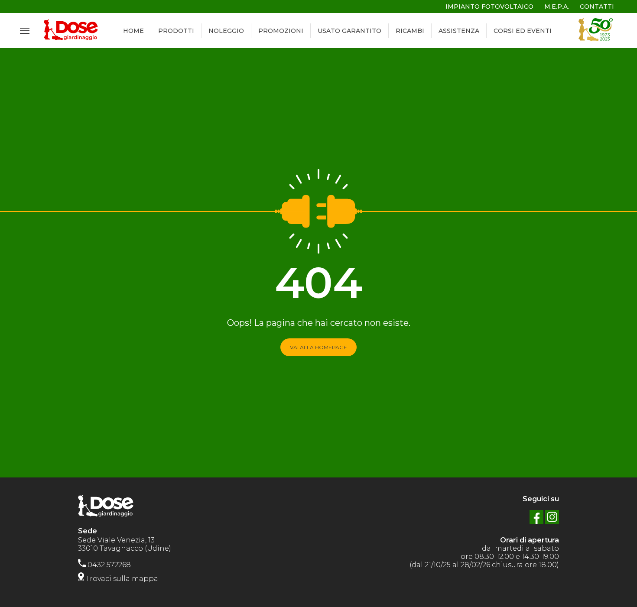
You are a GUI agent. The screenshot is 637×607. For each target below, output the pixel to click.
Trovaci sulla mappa (121, 579)
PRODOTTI (176, 31)
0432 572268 (108, 565)
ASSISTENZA (459, 31)
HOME (133, 31)
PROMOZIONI (280, 31)
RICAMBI (410, 31)
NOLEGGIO (226, 31)
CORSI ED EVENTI (523, 31)
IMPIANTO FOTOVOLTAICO (489, 6)
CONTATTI (597, 6)
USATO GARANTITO (349, 31)
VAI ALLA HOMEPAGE (318, 347)
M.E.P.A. (556, 6)
